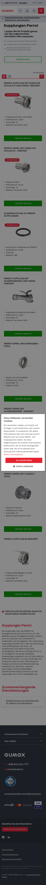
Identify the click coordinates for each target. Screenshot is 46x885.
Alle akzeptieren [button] (24, 460)
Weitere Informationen (13, 454)
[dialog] (23, 442)
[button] (23, 466)
